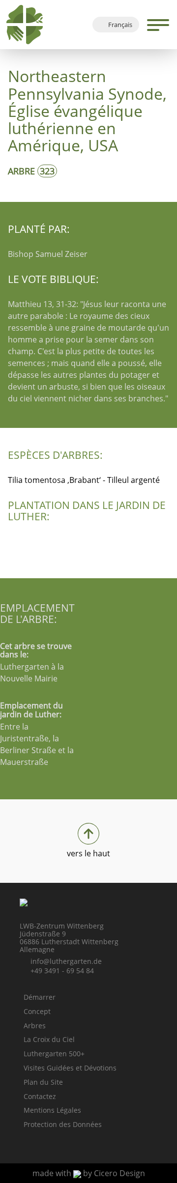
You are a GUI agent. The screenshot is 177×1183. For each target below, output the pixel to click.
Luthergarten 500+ (54, 1053)
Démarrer (40, 997)
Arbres (35, 1025)
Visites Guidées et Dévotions (70, 1067)
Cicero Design (119, 1173)
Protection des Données (63, 1124)
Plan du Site (43, 1082)
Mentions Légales (52, 1110)
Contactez (40, 1096)
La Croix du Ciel (49, 1039)
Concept (37, 1011)
